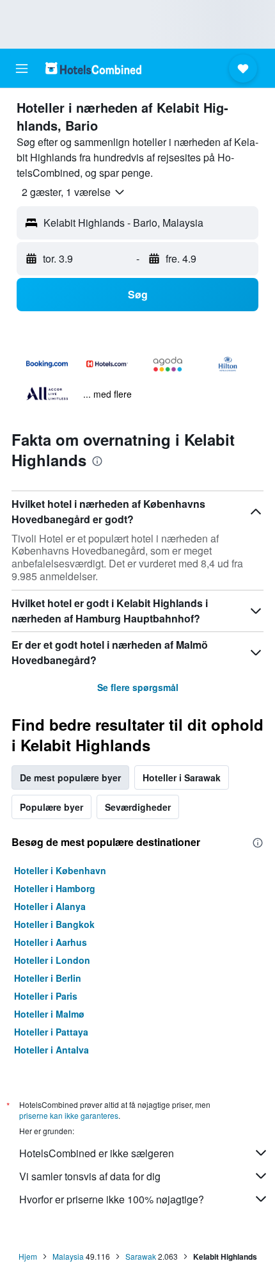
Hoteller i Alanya (50, 906)
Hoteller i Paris (45, 995)
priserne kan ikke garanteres (68, 1115)
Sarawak (140, 1256)
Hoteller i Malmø (49, 1013)
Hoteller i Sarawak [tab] (182, 777)
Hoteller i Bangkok (54, 924)
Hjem (28, 1256)
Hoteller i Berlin (47, 978)
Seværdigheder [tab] (138, 807)
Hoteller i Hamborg (54, 888)
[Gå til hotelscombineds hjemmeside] (93, 68)
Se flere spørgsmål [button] (137, 687)
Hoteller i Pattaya (51, 1031)
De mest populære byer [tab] (70, 777)
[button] (22, 68)
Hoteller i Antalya (51, 1049)
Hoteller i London (52, 960)
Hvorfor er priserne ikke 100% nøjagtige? (111, 1199)
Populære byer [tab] (51, 807)
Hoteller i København (60, 870)
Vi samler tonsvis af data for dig (90, 1176)
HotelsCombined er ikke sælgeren (96, 1153)
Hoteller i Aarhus (50, 942)
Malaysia (68, 1256)
